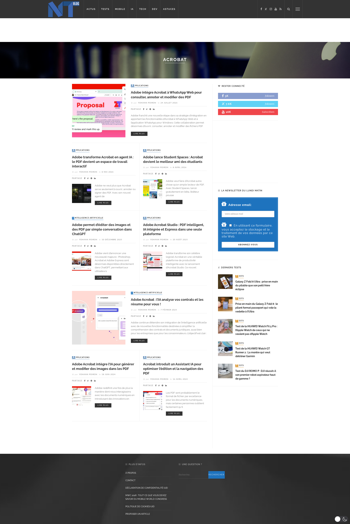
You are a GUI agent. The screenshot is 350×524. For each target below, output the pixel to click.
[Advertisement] (70, 30)
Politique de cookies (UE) (139, 506)
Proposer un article (137, 514)
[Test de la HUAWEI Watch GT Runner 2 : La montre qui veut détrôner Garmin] (225, 348)
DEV (155, 9)
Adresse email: (240, 205)
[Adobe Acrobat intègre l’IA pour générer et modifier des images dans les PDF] (81, 395)
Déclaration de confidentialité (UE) (146, 488)
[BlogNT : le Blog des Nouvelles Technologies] (63, 9)
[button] (341, 519)
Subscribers (268, 112)
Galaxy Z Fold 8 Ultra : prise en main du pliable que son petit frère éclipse (256, 285)
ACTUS (91, 9)
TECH (142, 9)
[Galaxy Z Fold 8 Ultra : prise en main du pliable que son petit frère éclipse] (225, 281)
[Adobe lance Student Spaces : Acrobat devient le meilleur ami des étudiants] (152, 188)
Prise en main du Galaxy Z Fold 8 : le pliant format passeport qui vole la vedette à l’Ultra (256, 307)
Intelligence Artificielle (88, 218)
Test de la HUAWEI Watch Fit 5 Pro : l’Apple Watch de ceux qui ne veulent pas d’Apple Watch (256, 330)
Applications (140, 85)
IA (132, 9)
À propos (130, 473)
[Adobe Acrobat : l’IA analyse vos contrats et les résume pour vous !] (98, 317)
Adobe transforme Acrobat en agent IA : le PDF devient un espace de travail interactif (102, 161)
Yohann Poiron (147, 103)
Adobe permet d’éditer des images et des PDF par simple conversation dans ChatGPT (102, 229)
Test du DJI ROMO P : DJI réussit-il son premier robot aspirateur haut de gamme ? (255, 375)
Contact (130, 480)
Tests (240, 276)
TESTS (105, 9)
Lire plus (139, 134)
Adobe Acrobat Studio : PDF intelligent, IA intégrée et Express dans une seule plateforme (173, 229)
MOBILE (120, 9)
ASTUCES (169, 9)
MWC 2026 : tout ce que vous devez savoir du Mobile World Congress (146, 497)
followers (269, 95)
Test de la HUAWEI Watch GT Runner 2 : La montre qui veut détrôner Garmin (252, 352)
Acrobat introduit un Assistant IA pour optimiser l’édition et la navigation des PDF (173, 368)
